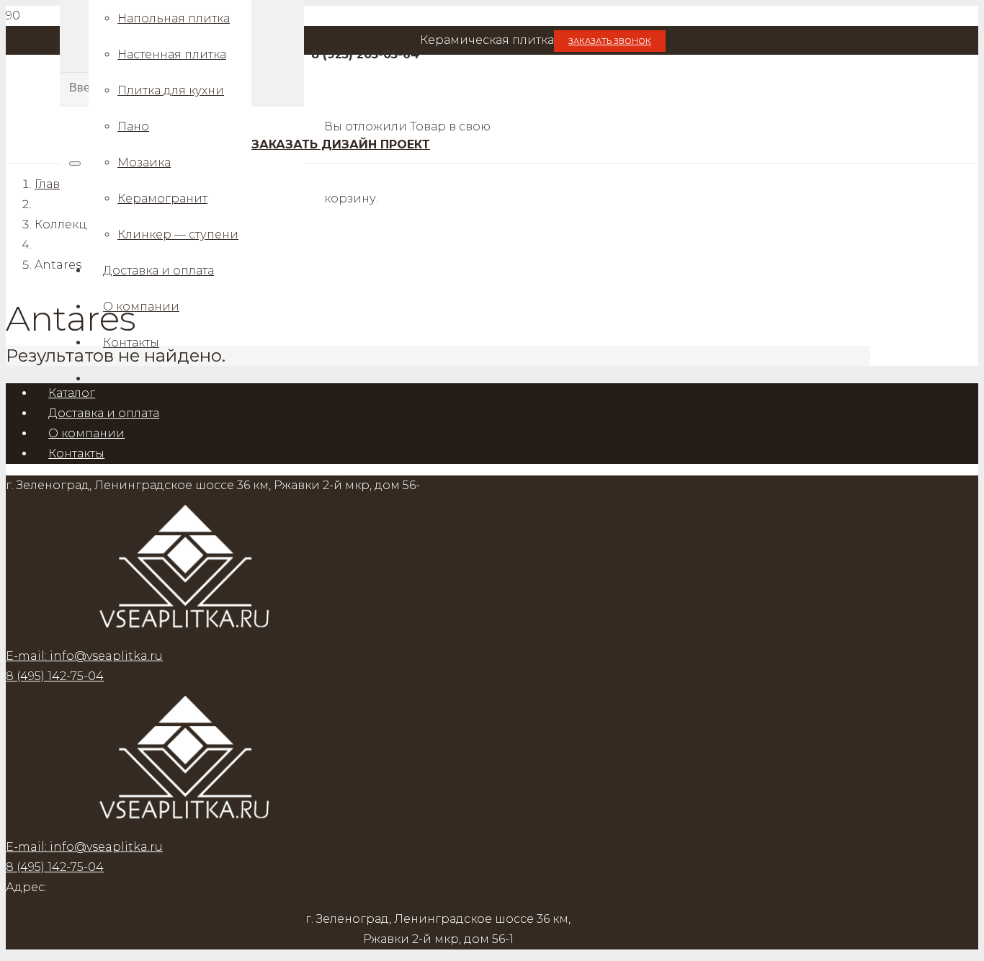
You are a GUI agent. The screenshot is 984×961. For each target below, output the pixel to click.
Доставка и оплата (103, 413)
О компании (86, 433)
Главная (58, 184)
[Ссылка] (186, 826)
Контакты (76, 453)
